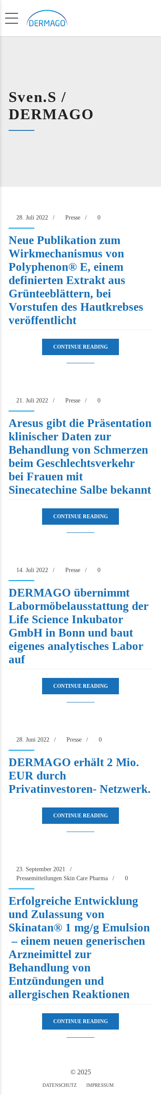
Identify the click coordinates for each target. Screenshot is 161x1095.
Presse (72, 217)
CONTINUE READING (80, 347)
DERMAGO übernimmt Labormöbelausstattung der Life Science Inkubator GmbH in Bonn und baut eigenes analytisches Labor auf (79, 626)
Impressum (100, 1085)
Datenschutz (60, 1085)
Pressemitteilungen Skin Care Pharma (62, 878)
